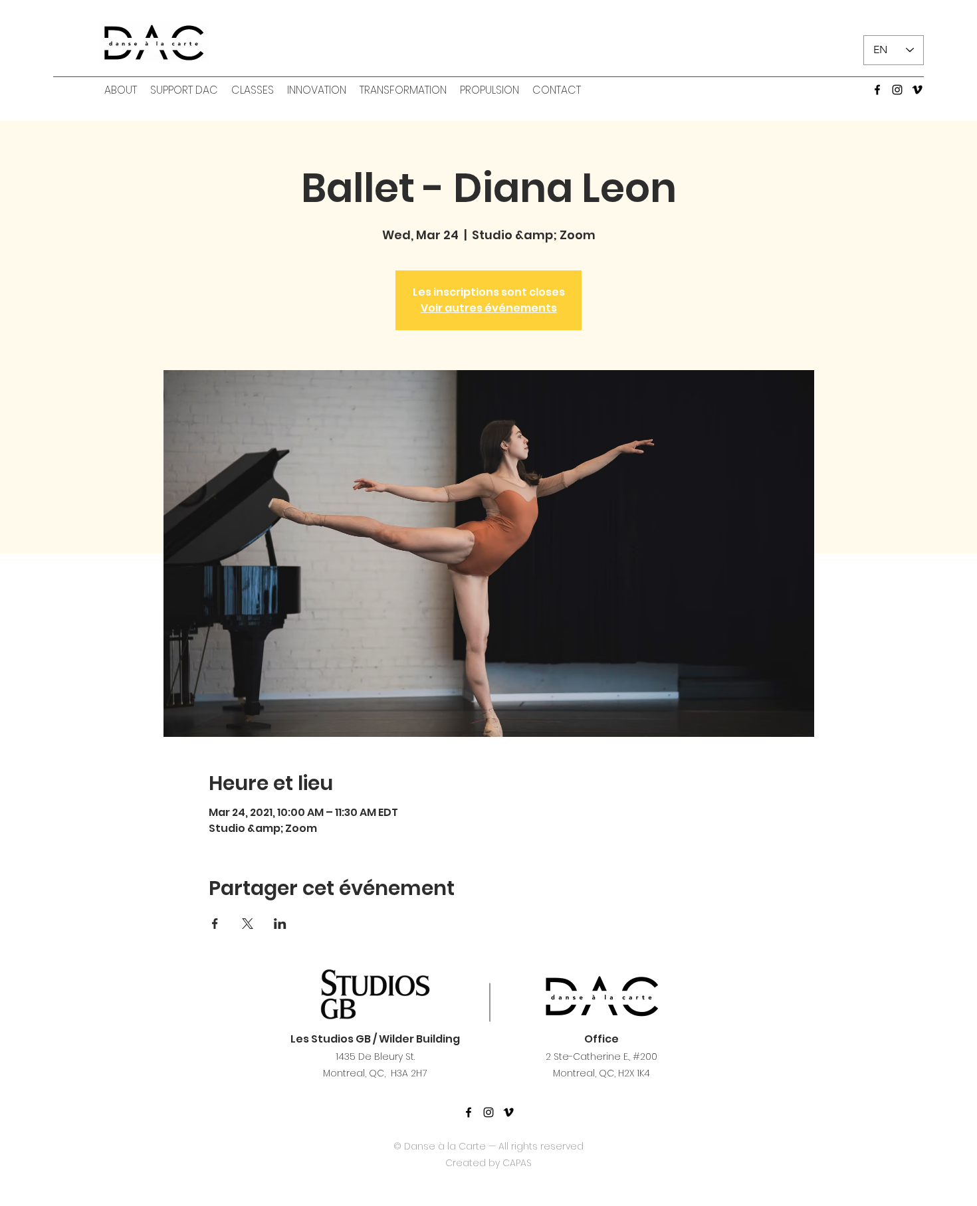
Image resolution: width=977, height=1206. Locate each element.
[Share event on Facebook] (215, 923)
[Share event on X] (247, 923)
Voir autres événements (489, 308)
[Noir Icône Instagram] (488, 1112)
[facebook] (877, 89)
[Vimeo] (917, 89)
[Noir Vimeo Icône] (508, 1112)
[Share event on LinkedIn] (280, 923)
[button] (121, 90)
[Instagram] (897, 89)
